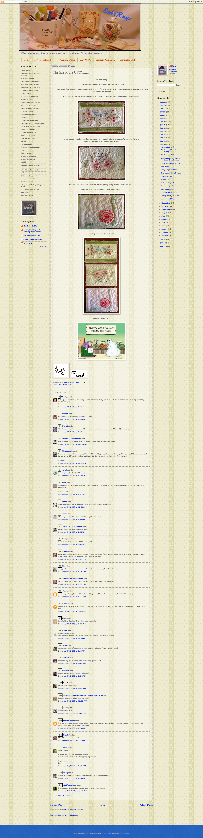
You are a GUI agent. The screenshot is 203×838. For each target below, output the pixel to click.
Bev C (65, 747)
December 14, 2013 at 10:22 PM (72, 701)
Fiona (173, 66)
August (165, 213)
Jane (64, 591)
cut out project (167, 183)
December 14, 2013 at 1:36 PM (71, 519)
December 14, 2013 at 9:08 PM (72, 676)
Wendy (64, 501)
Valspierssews (69, 720)
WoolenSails (67, 451)
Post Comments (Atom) (72, 809)
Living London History (32, 239)
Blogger (125, 833)
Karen (64, 630)
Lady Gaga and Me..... (170, 170)
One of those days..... (170, 192)
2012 (163, 240)
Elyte (64, 618)
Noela (65, 683)
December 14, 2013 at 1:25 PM (71, 507)
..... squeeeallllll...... (168, 199)
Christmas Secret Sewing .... (168, 151)
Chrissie (65, 603)
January (165, 235)
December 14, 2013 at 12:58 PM (72, 476)
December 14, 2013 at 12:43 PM (72, 463)
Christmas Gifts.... (168, 155)
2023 (163, 112)
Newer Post (56, 804)
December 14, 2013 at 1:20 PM (72, 494)
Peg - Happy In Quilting (72, 526)
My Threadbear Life (31, 235)
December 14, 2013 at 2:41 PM (71, 532)
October (165, 206)
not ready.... (166, 166)
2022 (163, 115)
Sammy (66, 708)
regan (64, 482)
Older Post (146, 804)
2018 (162, 128)
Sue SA (66, 735)
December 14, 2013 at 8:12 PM (71, 638)
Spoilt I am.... (166, 179)
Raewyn (65, 551)
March (165, 229)
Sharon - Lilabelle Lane (71, 438)
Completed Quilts (128, 59)
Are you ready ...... (168, 189)
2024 (163, 109)
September (166, 209)
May (164, 222)
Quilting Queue (67, 59)
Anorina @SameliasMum (72, 578)
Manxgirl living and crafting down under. (32, 231)
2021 (163, 118)
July (164, 216)
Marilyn (64, 397)
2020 (163, 122)
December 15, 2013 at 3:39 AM (72, 713)
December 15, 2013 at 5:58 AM (72, 728)
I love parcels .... (167, 176)
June (164, 219)
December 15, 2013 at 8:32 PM (72, 766)
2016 (163, 135)
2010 (163, 246)
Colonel (107, 833)
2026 (163, 102)
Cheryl (66, 773)
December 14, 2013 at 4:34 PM (72, 584)
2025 (163, 105)
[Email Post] (84, 382)
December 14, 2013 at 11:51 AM (71, 432)
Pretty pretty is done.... (170, 196)
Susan (64, 514)
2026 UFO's (85, 59)
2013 (162, 144)
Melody (65, 413)
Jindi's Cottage (69, 785)
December (166, 147)
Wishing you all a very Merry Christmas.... (170, 159)
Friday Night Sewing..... (170, 186)
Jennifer (65, 670)
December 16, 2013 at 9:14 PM (71, 778)
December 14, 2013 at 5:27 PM (72, 597)
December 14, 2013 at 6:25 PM (72, 611)
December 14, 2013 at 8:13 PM (71, 651)
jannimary (27, 243)
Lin (63, 566)
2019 (163, 125)
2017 (162, 131)
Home (27, 59)
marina (66, 658)
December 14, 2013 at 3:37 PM (72, 544)
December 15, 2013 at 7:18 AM (71, 740)
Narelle (65, 470)
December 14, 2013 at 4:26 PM (72, 572)
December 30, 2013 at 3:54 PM (72, 791)
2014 (162, 141)
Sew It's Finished (66, 385)
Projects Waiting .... (105, 59)
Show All (43, 246)
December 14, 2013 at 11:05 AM (72, 407)
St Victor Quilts (30, 226)
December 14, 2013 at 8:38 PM (72, 663)
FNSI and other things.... (171, 163)
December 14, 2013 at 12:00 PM (72, 444)
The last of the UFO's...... (171, 173)
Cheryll (65, 426)
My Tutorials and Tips (45, 59)
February (166, 232)
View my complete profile (173, 71)
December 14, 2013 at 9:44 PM (72, 688)
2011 (162, 243)
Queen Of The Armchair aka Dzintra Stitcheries (83, 695)
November (166, 203)
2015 (163, 138)
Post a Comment (63, 795)
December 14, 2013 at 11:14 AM (71, 419)
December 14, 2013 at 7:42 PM (72, 624)
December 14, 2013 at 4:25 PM (72, 559)
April (164, 226)
